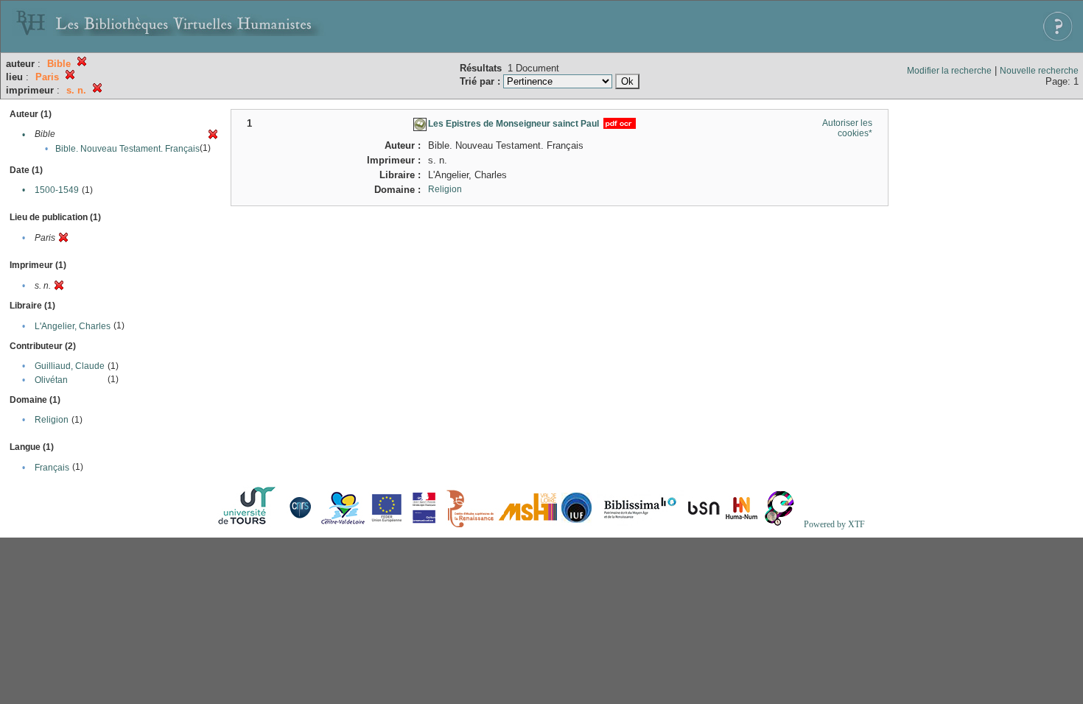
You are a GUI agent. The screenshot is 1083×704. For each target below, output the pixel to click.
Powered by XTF (834, 524)
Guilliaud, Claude (70, 366)
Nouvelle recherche (1039, 71)
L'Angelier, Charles (73, 326)
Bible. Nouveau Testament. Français (127, 149)
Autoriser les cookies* (847, 128)
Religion (52, 420)
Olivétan (51, 380)
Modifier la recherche (949, 71)
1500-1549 (57, 190)
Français (52, 467)
